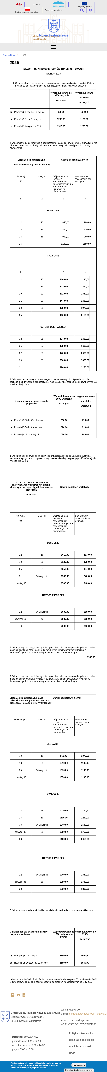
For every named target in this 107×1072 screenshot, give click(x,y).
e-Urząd (36, 4)
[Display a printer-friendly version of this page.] (12, 995)
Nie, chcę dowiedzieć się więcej (79, 1070)
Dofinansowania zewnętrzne (27, 12)
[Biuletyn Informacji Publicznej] (18, 5)
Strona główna (9, 55)
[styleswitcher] (90, 10)
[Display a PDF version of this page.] (24, 995)
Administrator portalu (80, 1046)
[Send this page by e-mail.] (18, 995)
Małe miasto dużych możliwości (45, 38)
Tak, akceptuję (79, 1065)
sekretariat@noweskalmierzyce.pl (88, 1013)
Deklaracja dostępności (82, 1039)
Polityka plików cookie (81, 1033)
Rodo (72, 1053)
